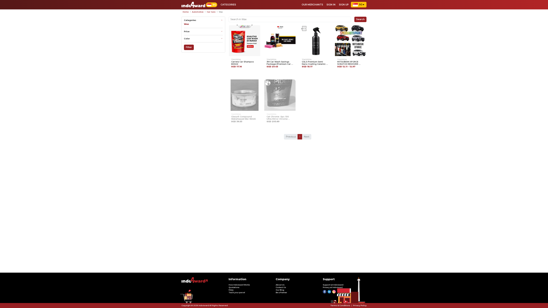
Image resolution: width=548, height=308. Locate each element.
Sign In (331, 4)
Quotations (234, 287)
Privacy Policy (359, 305)
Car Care (211, 12)
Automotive (198, 12)
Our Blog (280, 290)
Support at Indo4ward (333, 285)
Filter (189, 47)
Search (360, 19)
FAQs (231, 290)
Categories (228, 4)
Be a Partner (281, 292)
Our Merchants (312, 4)
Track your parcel (237, 292)
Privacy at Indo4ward (332, 287)
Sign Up (344, 4)
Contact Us (281, 287)
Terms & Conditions (340, 305)
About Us (280, 285)
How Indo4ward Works (239, 285)
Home (186, 12)
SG (360, 4)
